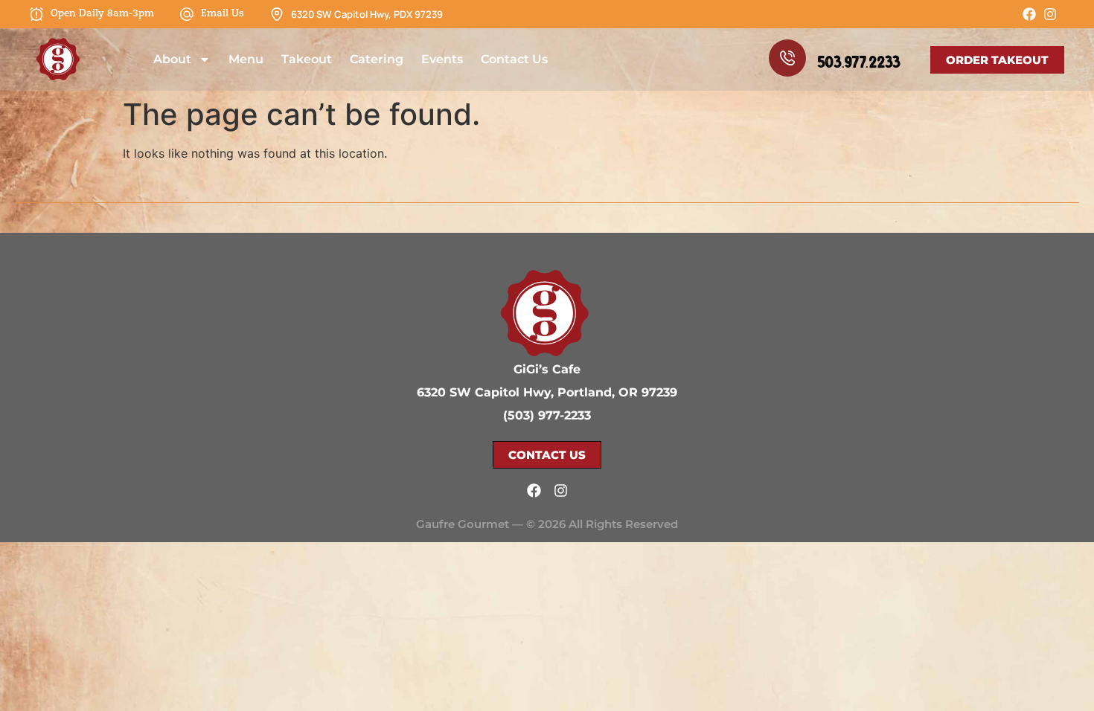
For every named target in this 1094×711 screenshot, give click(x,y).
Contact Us (514, 59)
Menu (245, 59)
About (172, 59)
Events (442, 59)
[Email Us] (186, 14)
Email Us (222, 14)
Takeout (306, 59)
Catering (376, 59)
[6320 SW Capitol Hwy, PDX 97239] (277, 14)
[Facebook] (1029, 14)
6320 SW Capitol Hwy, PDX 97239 (367, 14)
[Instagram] (1050, 14)
